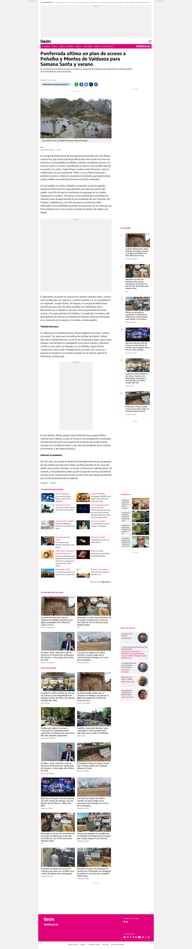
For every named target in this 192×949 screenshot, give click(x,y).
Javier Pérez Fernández (125, 671)
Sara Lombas (45, 703)
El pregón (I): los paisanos (126, 635)
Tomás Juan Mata (127, 697)
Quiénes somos (72, 944)
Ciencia (78, 46)
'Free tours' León (69, 2)
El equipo (82, 944)
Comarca (53, 483)
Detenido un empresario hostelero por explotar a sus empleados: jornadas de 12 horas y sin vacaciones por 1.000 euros (126, 529)
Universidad (87, 46)
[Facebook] (81, 84)
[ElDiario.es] (143, 46)
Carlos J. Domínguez (47, 627)
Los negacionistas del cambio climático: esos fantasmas (128, 665)
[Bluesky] (86, 84)
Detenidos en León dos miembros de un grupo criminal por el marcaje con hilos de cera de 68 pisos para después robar (94, 621)
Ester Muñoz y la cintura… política (127, 678)
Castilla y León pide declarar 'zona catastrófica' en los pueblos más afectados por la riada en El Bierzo (92, 730)
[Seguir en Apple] (127, 922)
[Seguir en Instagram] (136, 937)
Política (54, 46)
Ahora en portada (48, 668)
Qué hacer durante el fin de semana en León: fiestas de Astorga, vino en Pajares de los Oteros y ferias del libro (57, 802)
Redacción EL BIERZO (48, 738)
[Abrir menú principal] (150, 41)
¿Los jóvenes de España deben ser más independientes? (134, 648)
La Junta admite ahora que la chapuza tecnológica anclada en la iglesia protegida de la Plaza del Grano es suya (57, 621)
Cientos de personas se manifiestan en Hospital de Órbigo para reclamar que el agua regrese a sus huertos (94, 836)
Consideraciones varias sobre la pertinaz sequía (126, 693)
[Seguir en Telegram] (133, 937)
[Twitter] (91, 84)
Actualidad (46, 46)
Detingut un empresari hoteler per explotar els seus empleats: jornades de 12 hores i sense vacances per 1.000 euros (126, 517)
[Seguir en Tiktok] (143, 937)
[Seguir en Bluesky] (125, 937)
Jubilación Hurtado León (135, 2)
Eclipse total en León (148, 2)
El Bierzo (97, 46)
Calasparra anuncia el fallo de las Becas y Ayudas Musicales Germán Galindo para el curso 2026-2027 (126, 504)
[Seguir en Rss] (149, 937)
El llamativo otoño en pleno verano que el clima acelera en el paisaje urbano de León (93, 765)
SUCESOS (126, 2)
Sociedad (70, 46)
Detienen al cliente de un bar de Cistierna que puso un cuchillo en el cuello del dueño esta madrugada (57, 871)
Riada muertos (119, 2)
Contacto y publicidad (117, 944)
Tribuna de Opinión (127, 628)
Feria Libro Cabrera (59, 2)
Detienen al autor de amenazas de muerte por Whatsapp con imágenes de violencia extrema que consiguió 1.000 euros (94, 872)
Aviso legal (105, 944)
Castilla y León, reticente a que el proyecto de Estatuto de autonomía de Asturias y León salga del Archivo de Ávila (57, 656)
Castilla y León (107, 46)
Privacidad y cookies (94, 944)
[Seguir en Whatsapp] (146, 937)
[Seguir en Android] (124, 922)
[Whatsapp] (76, 84)
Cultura (62, 46)
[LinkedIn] (96, 84)
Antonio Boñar (126, 638)
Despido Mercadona (94, 2)
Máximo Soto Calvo (128, 682)
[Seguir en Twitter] (128, 937)
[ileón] (56, 919)
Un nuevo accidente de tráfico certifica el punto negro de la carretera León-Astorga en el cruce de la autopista (93, 656)
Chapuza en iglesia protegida (81, 2)
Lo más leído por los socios (52, 592)
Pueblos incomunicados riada (107, 2)
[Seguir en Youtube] (139, 937)
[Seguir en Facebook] (130, 937)
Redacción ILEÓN (83, 662)
